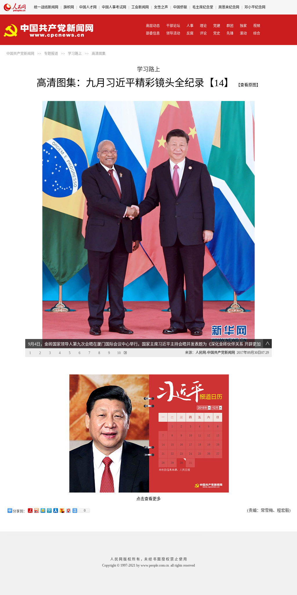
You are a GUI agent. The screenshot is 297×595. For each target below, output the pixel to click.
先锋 (230, 33)
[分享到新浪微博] (36, 510)
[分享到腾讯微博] (49, 510)
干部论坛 (173, 26)
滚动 (243, 33)
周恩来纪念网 (228, 7)
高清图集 (99, 54)
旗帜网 (69, 7)
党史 (216, 33)
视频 (256, 26)
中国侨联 (180, 7)
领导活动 (173, 33)
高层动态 (153, 26)
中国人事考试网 (114, 7)
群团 (230, 26)
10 (119, 353)
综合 (256, 33)
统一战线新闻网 (46, 7)
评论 (203, 33)
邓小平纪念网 (255, 7)
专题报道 (51, 54)
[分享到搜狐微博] (62, 510)
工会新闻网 (140, 7)
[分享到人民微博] (30, 510)
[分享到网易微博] (68, 510)
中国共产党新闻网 (20, 54)
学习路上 (75, 54)
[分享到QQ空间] (42, 510)
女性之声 (161, 7)
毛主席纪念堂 (202, 7)
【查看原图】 (248, 85)
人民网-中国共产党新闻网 (215, 353)
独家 (243, 26)
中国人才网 (88, 7)
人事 (189, 26)
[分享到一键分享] (74, 510)
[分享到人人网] (55, 510)
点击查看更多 (148, 499)
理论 (203, 26)
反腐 (189, 33)
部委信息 (153, 33)
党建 (216, 26)
